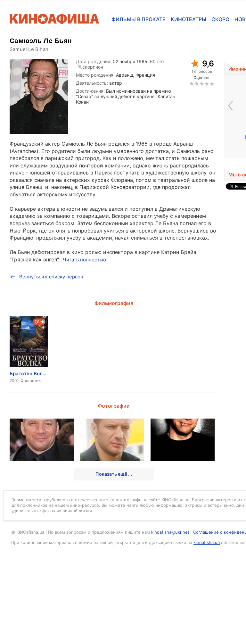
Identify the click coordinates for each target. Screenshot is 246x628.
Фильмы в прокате (138, 19)
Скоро (220, 19)
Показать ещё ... (113, 474)
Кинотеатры (188, 19)
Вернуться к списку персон (51, 277)
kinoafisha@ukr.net (170, 532)
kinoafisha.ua (206, 542)
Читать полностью (84, 260)
